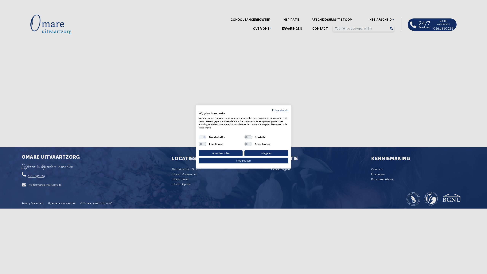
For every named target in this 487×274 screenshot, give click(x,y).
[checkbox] (202, 137)
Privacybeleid (280, 110)
